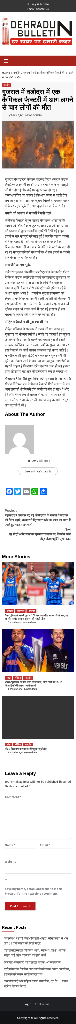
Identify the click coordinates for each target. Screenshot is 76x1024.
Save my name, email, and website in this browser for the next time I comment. (34, 891)
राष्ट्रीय (6, 84)
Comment (13, 797)
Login (30, 9)
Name (10, 845)
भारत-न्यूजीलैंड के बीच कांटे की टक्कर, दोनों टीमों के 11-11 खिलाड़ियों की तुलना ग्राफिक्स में (34, 684)
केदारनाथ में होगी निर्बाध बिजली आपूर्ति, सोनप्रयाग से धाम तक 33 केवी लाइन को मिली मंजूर (36, 941)
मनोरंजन (20, 611)
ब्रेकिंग (10, 611)
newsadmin (33, 115)
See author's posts (38, 471)
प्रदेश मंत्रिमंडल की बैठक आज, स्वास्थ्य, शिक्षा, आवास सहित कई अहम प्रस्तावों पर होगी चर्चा (34, 953)
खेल (9, 677)
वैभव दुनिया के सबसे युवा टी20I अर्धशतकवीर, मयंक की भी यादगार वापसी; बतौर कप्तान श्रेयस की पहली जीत (36, 617)
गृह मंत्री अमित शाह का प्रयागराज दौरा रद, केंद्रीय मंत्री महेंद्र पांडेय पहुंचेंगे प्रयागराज (40, 534)
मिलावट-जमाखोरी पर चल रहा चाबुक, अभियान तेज (32, 962)
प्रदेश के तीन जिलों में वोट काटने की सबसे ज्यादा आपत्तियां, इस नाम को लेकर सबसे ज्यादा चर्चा (37, 971)
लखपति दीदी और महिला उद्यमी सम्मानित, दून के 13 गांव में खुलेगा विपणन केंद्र (36, 983)
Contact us (42, 9)
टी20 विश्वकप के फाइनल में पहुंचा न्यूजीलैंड (26, 748)
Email (45, 845)
